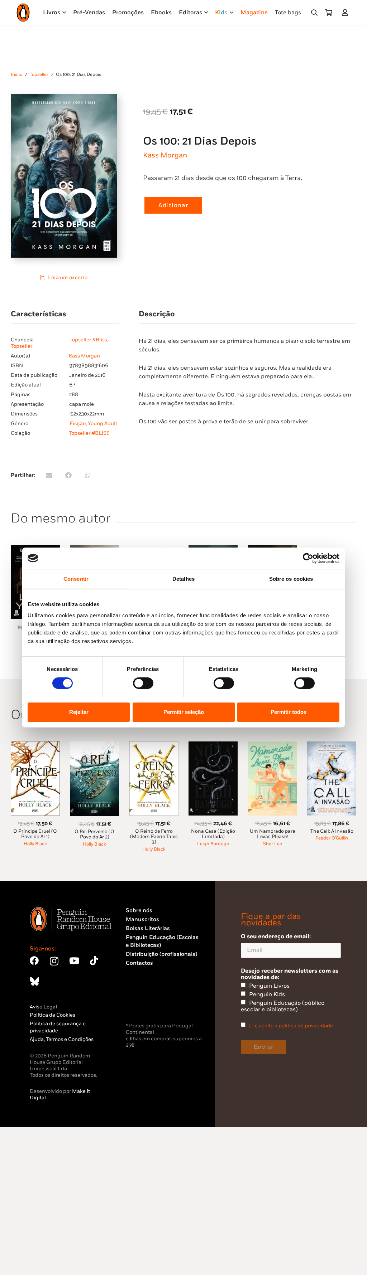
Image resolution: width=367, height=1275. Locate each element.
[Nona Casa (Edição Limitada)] (213, 745)
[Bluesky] (34, 981)
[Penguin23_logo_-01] (23, 12)
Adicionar (173, 205)
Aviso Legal (43, 1007)
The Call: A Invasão (331, 831)
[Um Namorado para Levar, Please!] (272, 745)
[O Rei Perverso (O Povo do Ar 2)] (94, 745)
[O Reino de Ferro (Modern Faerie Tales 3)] (153, 745)
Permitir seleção (183, 712)
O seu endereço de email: (276, 936)
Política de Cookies (52, 1015)
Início (16, 74)
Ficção (78, 423)
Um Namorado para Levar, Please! (272, 834)
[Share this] (68, 475)
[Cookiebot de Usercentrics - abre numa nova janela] (308, 558)
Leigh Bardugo (213, 844)
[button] (314, 12)
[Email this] (49, 475)
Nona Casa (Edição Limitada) (213, 834)
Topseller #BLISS (89, 433)
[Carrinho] (328, 12)
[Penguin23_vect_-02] (147, 1002)
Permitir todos (288, 712)
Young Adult (102, 423)
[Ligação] (346, 12)
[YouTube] (74, 960)
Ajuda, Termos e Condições (62, 1039)
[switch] (143, 683)
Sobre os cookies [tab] (291, 579)
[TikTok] (94, 960)
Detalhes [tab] (183, 579)
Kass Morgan (165, 155)
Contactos (139, 963)
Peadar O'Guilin (331, 838)
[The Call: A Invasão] (331, 745)
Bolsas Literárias (148, 928)
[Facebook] (34, 960)
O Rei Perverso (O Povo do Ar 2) (94, 834)
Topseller (39, 74)
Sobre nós (139, 910)
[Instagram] (54, 961)
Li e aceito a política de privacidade (291, 1026)
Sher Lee (272, 844)
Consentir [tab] (76, 579)
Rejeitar (79, 712)
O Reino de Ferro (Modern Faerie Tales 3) (154, 836)
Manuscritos (142, 919)
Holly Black (35, 844)
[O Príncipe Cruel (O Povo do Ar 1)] (35, 745)
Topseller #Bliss (88, 340)
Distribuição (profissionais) (161, 954)
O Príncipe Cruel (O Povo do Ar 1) (35, 834)
